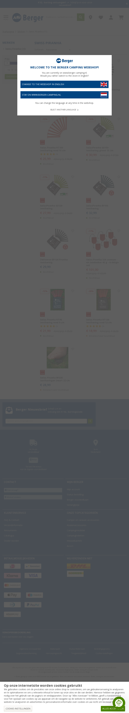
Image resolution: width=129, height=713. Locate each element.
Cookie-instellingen (18, 708)
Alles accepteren (112, 708)
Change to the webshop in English (43, 84)
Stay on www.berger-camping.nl (41, 95)
